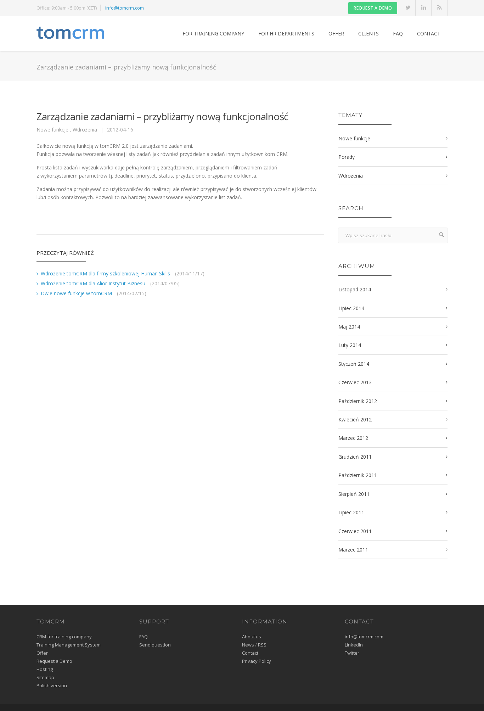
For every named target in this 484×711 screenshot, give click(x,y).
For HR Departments (286, 33)
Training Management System (68, 645)
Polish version (51, 685)
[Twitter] (408, 8)
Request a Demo (54, 661)
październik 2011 (357, 475)
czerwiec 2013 (355, 382)
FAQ (398, 33)
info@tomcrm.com (124, 8)
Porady (346, 156)
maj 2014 (349, 326)
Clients (368, 33)
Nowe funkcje (52, 129)
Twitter (352, 653)
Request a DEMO (373, 8)
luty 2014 (349, 345)
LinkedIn (354, 645)
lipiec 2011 (351, 512)
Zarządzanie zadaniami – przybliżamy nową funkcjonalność (162, 116)
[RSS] (440, 8)
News (248, 645)
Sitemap (45, 677)
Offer (336, 33)
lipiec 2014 (351, 308)
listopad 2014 (354, 289)
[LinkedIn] (424, 8)
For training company (213, 33)
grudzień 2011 (355, 456)
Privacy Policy (256, 661)
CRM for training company (64, 636)
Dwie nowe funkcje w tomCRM (76, 293)
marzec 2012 (353, 438)
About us (251, 636)
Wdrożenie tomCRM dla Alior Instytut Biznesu (93, 283)
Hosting (44, 669)
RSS (262, 645)
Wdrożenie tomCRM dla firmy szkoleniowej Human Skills (105, 273)
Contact (428, 33)
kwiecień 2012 (355, 419)
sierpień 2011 (354, 494)
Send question (155, 645)
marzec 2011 (353, 549)
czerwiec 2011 (355, 531)
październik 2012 (357, 401)
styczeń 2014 (353, 363)
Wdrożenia (85, 129)
